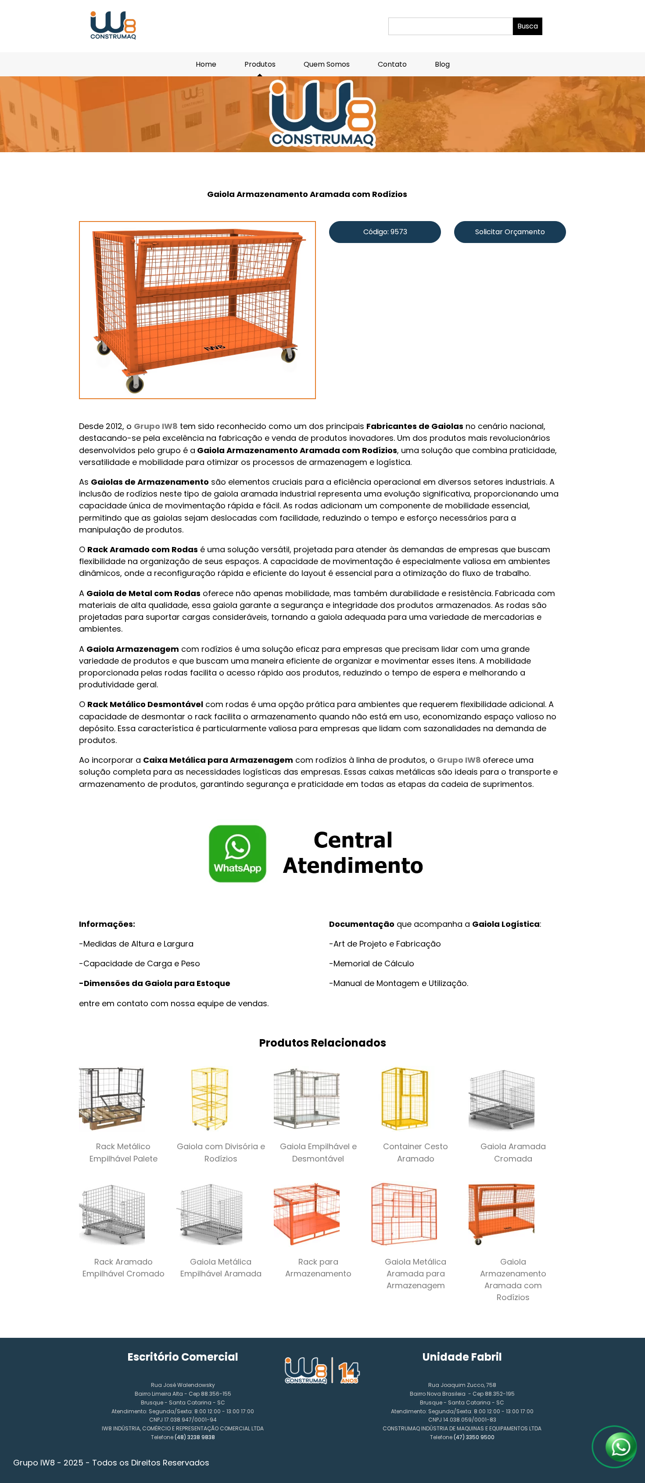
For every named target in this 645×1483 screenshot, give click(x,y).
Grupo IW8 (156, 426)
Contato (392, 64)
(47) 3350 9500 (474, 1437)
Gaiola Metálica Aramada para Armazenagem (415, 1273)
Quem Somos (327, 64)
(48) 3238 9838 (195, 1437)
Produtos (260, 64)
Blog (442, 64)
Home (206, 64)
